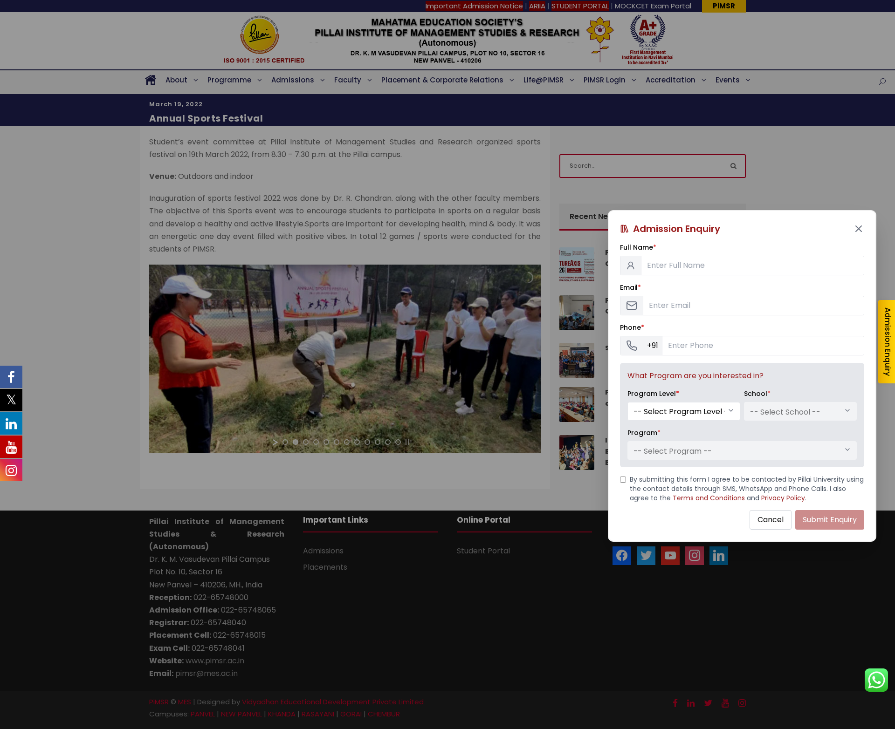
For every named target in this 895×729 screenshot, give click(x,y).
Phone (632, 327)
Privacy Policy (783, 498)
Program (644, 432)
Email (630, 287)
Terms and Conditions (709, 498)
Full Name (638, 247)
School (757, 393)
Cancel (770, 519)
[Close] (858, 228)
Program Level (653, 393)
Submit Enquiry (830, 519)
